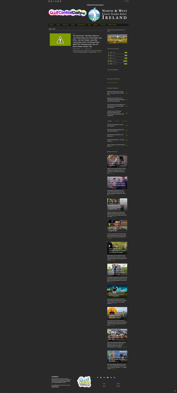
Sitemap (118, 386)
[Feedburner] (60, 1)
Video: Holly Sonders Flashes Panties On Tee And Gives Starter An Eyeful (117, 250)
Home (52, 24)
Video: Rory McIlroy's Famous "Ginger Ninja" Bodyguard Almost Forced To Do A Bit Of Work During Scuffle (117, 183)
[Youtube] (55, 1)
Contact (118, 383)
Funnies (73, 24)
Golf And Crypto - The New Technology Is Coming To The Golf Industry (117, 294)
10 (110, 354)
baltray (74, 33)
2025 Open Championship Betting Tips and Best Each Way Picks (117, 359)
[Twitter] (51, 1)
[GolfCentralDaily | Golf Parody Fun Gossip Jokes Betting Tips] (67, 16)
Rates (89, 24)
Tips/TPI (95, 24)
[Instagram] (53, 1)
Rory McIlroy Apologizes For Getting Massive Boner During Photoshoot (117, 272)
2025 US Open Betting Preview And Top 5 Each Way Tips (116, 337)
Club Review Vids (81, 24)
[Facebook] (49, 1)
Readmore (99, 52)
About (58, 24)
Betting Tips (65, 24)
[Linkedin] (58, 1)
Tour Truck (102, 24)
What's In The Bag (112, 24)
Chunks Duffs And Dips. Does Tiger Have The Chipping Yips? (116, 228)
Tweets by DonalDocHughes (112, 82)
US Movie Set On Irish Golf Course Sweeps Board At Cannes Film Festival (117, 315)
